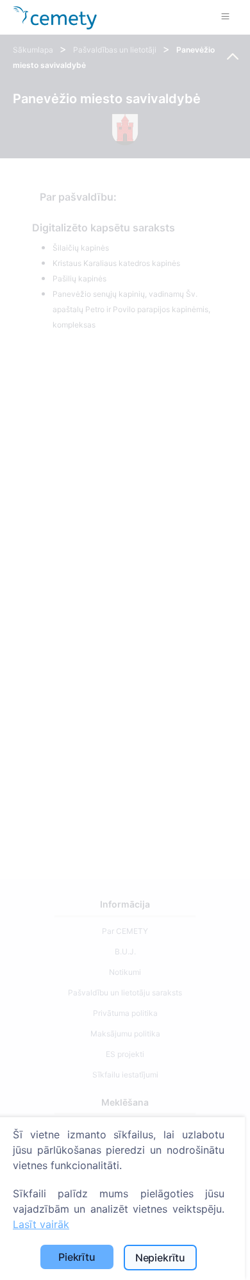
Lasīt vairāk (41, 1224)
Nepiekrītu (160, 1257)
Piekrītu (77, 1257)
